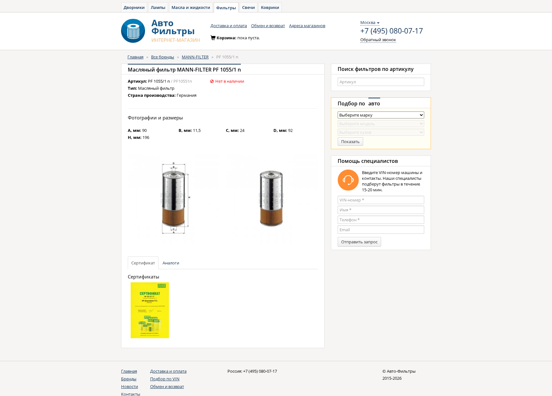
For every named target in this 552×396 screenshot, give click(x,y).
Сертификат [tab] (143, 263)
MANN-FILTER (195, 57)
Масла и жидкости (191, 7)
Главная (135, 57)
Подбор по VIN (165, 379)
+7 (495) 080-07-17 (391, 30)
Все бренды (162, 57)
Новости (129, 386)
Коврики (270, 7)
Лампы (158, 7)
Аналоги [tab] (171, 263)
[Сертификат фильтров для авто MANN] (151, 313)
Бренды (128, 379)
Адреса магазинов (307, 25)
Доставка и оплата (229, 25)
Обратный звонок (378, 39)
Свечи (248, 7)
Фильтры (226, 8)
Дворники (134, 7)
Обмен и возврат (268, 25)
